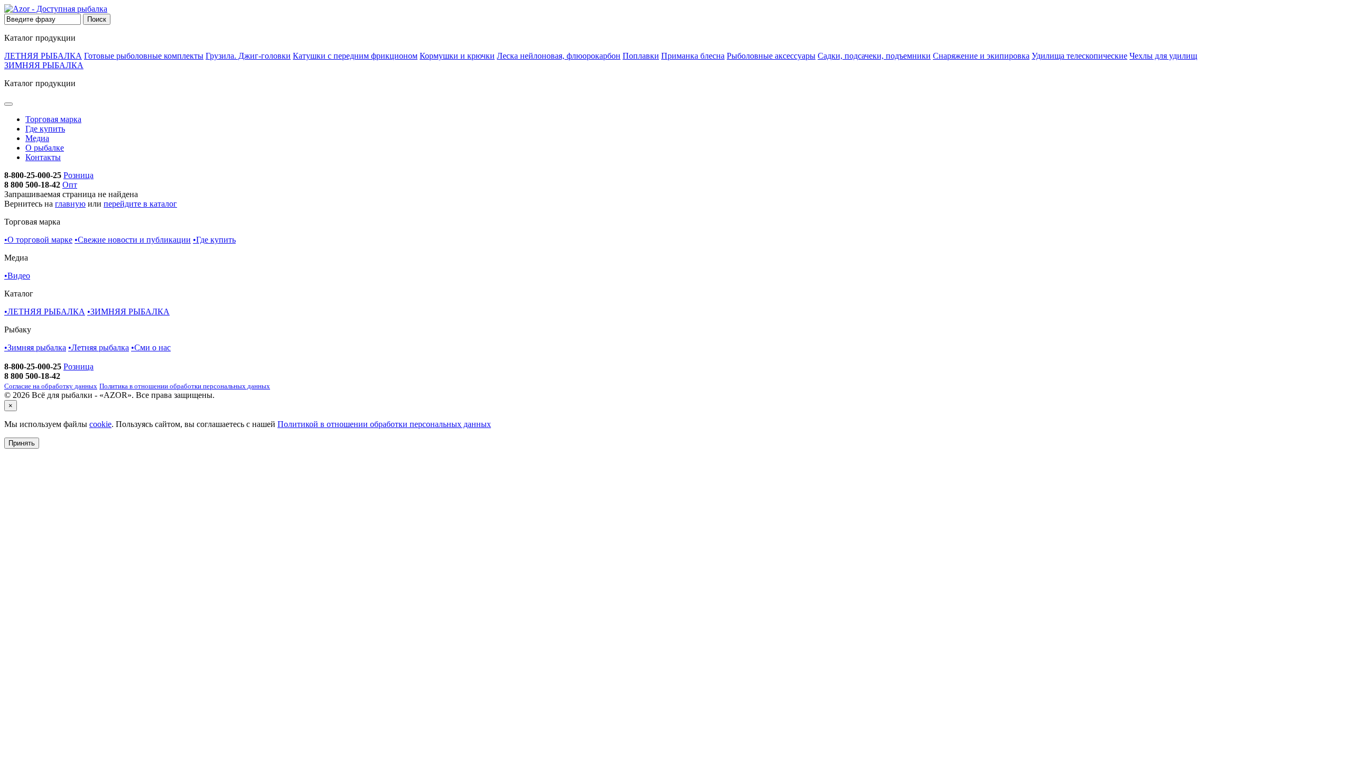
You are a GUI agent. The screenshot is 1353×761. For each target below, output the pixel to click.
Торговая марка (53, 119)
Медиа (37, 138)
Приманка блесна (693, 55)
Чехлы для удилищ (1163, 55)
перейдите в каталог (140, 203)
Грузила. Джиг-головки (248, 55)
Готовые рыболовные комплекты (143, 55)
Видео (17, 275)
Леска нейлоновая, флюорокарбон (558, 55)
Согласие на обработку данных (50, 386)
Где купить (45, 128)
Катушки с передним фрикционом (355, 55)
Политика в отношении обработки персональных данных (184, 386)
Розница (78, 175)
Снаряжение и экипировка (981, 55)
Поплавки (641, 55)
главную (70, 203)
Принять (21, 443)
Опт (69, 184)
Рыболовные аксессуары (771, 55)
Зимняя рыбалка (35, 347)
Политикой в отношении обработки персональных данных (384, 424)
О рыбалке (44, 147)
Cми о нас (151, 347)
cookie (100, 424)
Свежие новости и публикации (133, 239)
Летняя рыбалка (98, 347)
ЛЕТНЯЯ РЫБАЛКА (43, 55)
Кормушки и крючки (457, 55)
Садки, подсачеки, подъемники (874, 55)
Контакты (43, 157)
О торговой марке (38, 239)
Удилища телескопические (1079, 55)
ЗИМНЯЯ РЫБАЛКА (44, 65)
